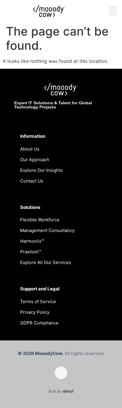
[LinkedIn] (61, 373)
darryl (68, 391)
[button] (113, 11)
